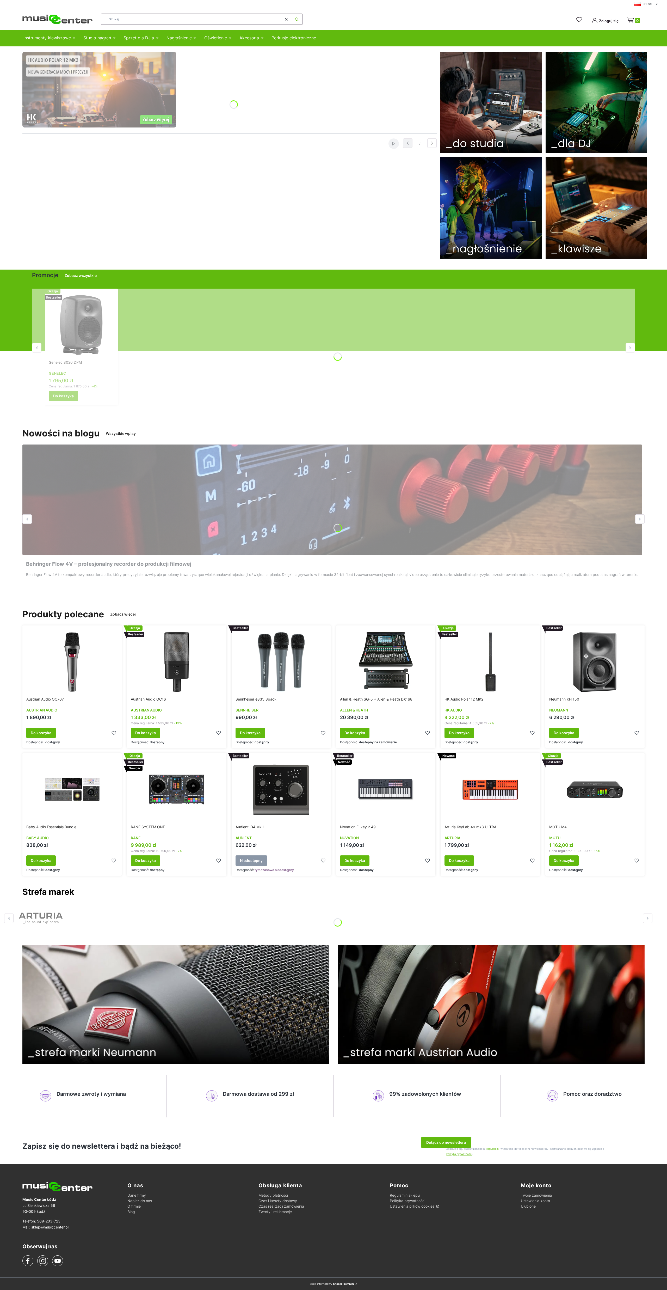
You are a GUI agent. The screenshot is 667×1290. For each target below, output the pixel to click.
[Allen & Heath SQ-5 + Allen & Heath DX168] (385, 662)
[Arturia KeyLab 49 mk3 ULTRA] (490, 789)
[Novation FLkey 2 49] (385, 789)
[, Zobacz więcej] (41, 918)
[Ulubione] (580, 20)
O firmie (134, 1206)
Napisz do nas (139, 1200)
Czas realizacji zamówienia (281, 1206)
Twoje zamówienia (536, 1195)
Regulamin (492, 1148)
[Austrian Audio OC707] (72, 662)
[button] (296, 19)
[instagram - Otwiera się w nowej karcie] (43, 1261)
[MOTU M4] (594, 789)
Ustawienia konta (535, 1200)
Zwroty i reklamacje (275, 1211)
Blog (131, 1211)
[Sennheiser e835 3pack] (281, 662)
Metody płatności (273, 1195)
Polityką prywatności (459, 1153)
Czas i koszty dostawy (277, 1200)
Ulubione (528, 1206)
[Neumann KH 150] (594, 662)
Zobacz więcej (123, 614)
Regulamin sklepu (405, 1195)
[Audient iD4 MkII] (281, 789)
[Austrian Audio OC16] (176, 662)
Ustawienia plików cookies (412, 1206)
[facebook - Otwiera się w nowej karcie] (27, 1261)
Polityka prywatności (407, 1200)
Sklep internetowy (332, 1283)
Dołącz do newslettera (446, 1142)
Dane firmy (136, 1195)
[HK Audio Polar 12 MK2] (490, 662)
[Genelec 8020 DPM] (81, 325)
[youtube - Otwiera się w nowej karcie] (57, 1261)
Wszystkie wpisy (121, 433)
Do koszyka (63, 396)
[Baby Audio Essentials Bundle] (72, 789)
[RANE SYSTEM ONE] (176, 789)
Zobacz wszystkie (81, 275)
